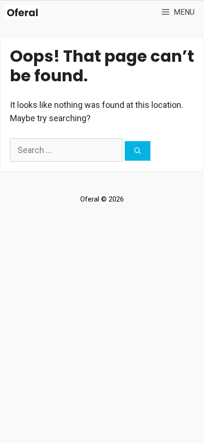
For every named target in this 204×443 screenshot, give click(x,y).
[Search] (137, 151)
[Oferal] (22, 12)
